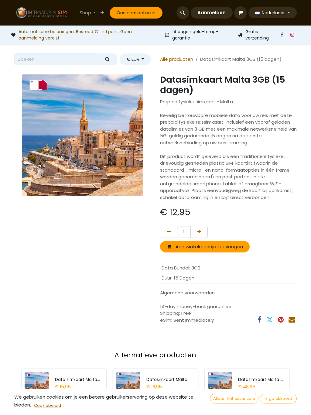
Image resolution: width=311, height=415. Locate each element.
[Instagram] (292, 34)
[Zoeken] (107, 59)
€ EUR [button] (134, 59)
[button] (182, 12)
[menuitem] (87, 13)
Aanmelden (211, 12)
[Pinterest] (281, 319)
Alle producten (176, 59)
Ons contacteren (136, 12)
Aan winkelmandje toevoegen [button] (208, 246)
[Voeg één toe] (199, 232)
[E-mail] (292, 319)
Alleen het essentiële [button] (234, 398)
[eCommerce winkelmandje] (240, 12)
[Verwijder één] (168, 232)
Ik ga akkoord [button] (278, 398)
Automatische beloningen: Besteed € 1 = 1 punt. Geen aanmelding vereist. (75, 35)
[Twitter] (269, 319)
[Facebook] (281, 34)
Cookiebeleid (47, 405)
